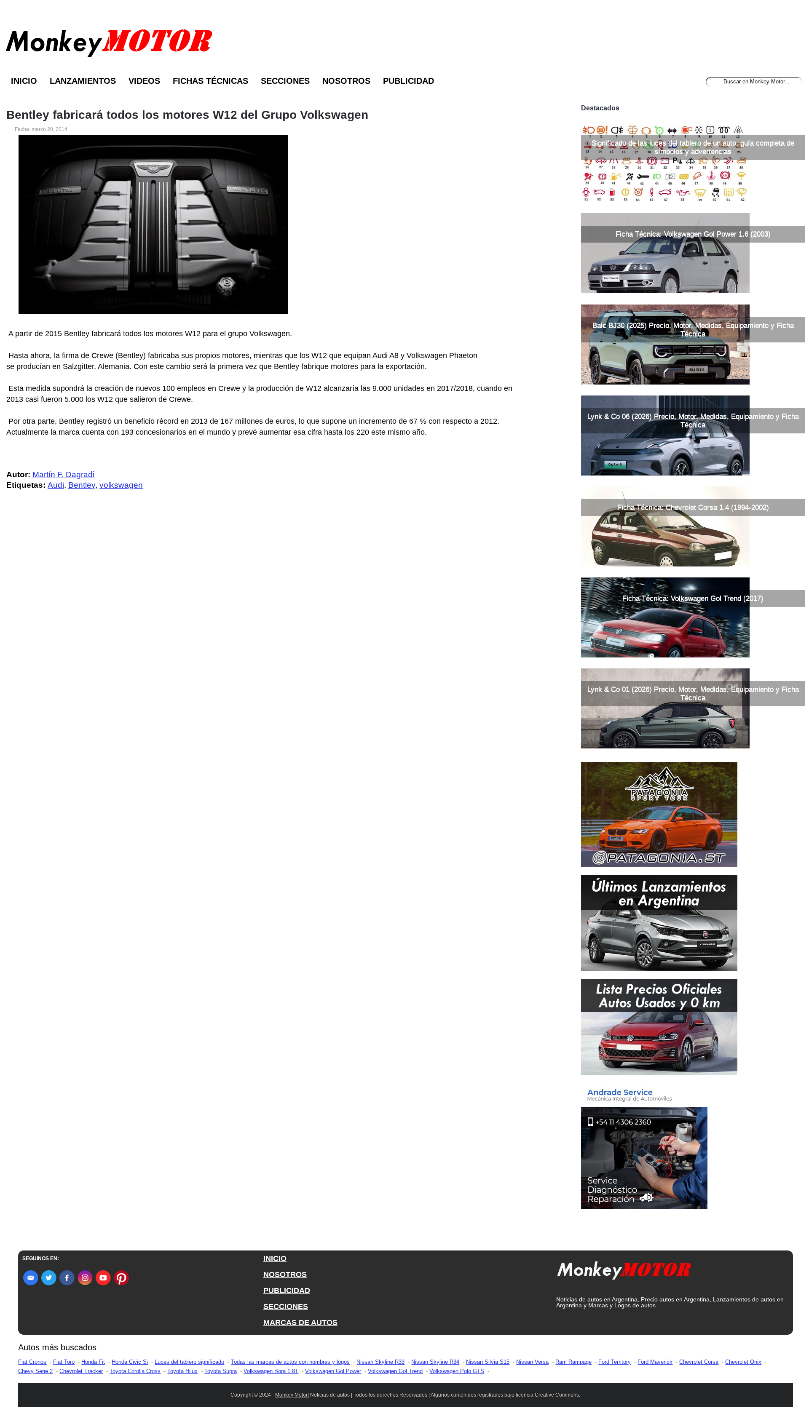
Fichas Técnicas (210, 80)
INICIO (275, 1258)
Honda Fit (93, 1362)
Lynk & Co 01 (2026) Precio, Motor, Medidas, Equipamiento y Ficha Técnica (693, 693)
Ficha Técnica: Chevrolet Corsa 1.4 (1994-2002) (693, 507)
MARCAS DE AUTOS (300, 1322)
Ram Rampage (573, 1362)
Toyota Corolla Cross (135, 1371)
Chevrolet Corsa (698, 1362)
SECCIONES (285, 1306)
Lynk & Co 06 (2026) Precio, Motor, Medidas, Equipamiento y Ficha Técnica (693, 420)
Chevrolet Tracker (81, 1371)
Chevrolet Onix (743, 1362)
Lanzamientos (83, 80)
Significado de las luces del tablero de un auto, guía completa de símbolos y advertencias (693, 147)
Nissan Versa (532, 1362)
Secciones (285, 80)
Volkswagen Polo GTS (456, 1371)
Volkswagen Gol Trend (395, 1371)
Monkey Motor (291, 1395)
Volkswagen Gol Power (333, 1371)
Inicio (24, 80)
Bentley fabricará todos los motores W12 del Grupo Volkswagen (187, 115)
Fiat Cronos (32, 1362)
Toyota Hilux (182, 1371)
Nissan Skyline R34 (435, 1362)
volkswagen (121, 485)
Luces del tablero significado (189, 1362)
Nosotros (346, 80)
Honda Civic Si (130, 1362)
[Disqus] (265, 666)
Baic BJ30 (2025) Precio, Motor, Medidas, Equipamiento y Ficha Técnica (693, 329)
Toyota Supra (220, 1371)
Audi (56, 485)
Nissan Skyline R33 (380, 1362)
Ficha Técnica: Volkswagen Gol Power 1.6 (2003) (693, 234)
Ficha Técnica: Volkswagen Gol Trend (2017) (692, 598)
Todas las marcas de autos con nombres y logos (290, 1362)
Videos (144, 80)
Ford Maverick (655, 1362)
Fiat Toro (64, 1362)
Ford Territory (614, 1362)
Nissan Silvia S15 (487, 1362)
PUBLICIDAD (286, 1290)
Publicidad (408, 80)
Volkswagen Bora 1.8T (271, 1371)
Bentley (81, 485)
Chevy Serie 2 (35, 1371)
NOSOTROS (285, 1274)
